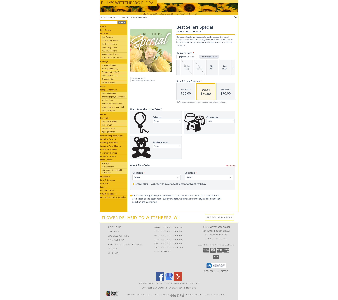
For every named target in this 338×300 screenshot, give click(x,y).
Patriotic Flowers (108, 156)
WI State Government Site (182, 288)
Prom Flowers (106, 159)
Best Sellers (105, 30)
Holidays (104, 61)
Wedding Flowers (108, 139)
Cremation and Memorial (113, 107)
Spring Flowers (108, 131)
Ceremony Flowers (108, 153)
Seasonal (104, 118)
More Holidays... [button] (109, 82)
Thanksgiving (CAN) (110, 72)
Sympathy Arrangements (112, 103)
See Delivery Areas (219, 217)
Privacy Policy (193, 294)
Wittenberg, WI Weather (154, 288)
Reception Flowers (108, 149)
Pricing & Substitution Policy (113, 197)
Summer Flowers (109, 121)
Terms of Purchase (214, 294)
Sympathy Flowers (108, 89)
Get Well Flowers (109, 51)
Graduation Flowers (110, 54)
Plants (103, 114)
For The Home (108, 110)
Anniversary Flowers (110, 40)
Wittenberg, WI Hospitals (186, 283)
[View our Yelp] (178, 280)
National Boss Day (110, 75)
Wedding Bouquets (109, 142)
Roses (102, 86)
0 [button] (236, 17)
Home (103, 26)
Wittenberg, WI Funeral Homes (154, 283)
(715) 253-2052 (142, 17)
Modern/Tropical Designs (111, 135)
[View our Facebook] (160, 280)
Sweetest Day (108, 79)
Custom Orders (107, 190)
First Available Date (209, 56)
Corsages (106, 163)
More (180, 45)
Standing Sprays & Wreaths (114, 96)
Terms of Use (177, 296)
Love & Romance (107, 180)
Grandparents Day (110, 68)
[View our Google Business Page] (169, 280)
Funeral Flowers (109, 93)
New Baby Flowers (110, 47)
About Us (104, 183)
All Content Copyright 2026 (142, 294)
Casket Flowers (108, 100)
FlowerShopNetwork (170, 294)
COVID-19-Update (108, 194)
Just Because (107, 37)
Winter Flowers (108, 128)
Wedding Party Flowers (110, 146)
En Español (105, 176)
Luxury (103, 187)
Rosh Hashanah (109, 65)
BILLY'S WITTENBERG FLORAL (128, 2)
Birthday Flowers (109, 44)
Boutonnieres (108, 166)
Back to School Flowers (112, 57)
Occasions (104, 33)
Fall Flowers (107, 125)
